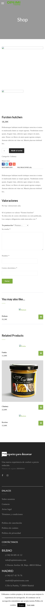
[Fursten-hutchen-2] (22, 67)
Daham (5, 316)
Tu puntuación (8, 225)
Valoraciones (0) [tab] (24, 167)
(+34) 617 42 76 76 (13, 575)
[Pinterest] (10, 164)
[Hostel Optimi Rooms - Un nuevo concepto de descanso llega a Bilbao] (13, 3)
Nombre (5, 256)
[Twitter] (6, 164)
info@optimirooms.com (15, 560)
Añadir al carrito (16, 150)
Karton (5, 422)
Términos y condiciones (12, 514)
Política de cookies (10, 528)
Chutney (5, 406)
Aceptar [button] (21, 605)
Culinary (13, 156)
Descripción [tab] (7, 167)
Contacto (6, 504)
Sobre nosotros (8, 499)
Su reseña (6, 229)
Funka (4, 352)
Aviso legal (7, 509)
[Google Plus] (14, 164)
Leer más (30, 605)
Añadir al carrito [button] (40, 317)
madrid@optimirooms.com (17, 580)
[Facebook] (3, 164)
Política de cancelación (12, 523)
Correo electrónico (9, 268)
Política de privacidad (11, 533)
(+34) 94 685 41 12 (13, 555)
